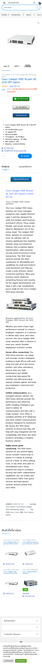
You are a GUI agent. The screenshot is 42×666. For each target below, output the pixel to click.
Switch (28, 15)
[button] (38, 23)
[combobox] (18, 7)
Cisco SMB (19, 512)
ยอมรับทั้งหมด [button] (20, 661)
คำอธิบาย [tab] (5, 167)
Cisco (12, 512)
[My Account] (34, 2)
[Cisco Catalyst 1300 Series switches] (21, 304)
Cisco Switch (6, 75)
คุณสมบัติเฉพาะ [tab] (25, 167)
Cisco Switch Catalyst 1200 (11, 570)
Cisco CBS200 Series (29, 540)
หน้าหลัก (4, 15)
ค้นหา (37, 7)
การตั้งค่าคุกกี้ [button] (8, 661)
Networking (16, 15)
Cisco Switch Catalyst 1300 (19, 75)
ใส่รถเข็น (26, 156)
